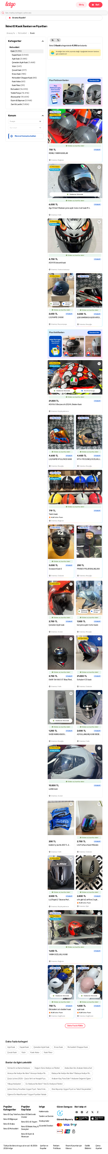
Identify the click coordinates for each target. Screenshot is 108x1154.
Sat (97, 4)
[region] (75, 94)
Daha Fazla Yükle (75, 1026)
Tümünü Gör (94, 80)
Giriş (81, 4)
